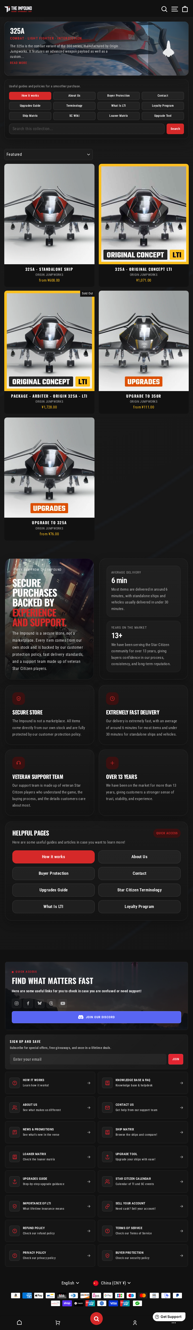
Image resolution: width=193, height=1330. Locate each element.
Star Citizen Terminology (139, 890)
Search (175, 129)
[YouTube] (63, 1003)
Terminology (74, 105)
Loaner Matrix (118, 116)
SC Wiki (74, 116)
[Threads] (51, 1003)
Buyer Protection (118, 95)
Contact (163, 95)
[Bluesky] (39, 1003)
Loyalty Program (163, 105)
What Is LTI (118, 105)
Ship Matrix (30, 116)
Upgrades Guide (30, 105)
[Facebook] (28, 1003)
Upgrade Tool (163, 116)
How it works (30, 95)
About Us (74, 95)
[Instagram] (16, 1003)
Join (175, 1059)
